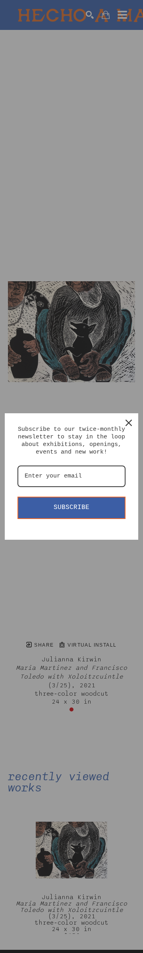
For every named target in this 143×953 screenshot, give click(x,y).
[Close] (128, 422)
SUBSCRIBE (71, 507)
